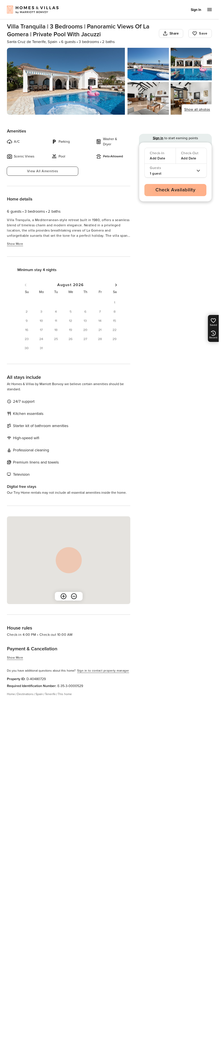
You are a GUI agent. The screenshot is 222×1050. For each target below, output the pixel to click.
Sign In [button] (196, 10)
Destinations (25, 694)
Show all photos (197, 109)
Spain (39, 694)
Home (11, 694)
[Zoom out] (73, 596)
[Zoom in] (63, 596)
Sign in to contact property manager (103, 670)
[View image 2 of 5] (148, 64)
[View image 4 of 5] (148, 98)
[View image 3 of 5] (191, 64)
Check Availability (175, 190)
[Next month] (116, 285)
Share (174, 33)
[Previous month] (25, 285)
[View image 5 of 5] (191, 98)
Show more (15, 244)
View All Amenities (42, 171)
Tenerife (50, 694)
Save (203, 33)
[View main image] (66, 81)
